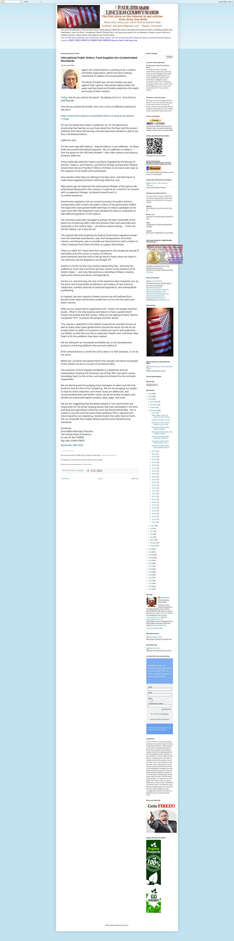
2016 (150, 569)
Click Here (149, 272)
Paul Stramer (164, 598)
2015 (150, 572)
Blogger (125, 925)
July (151, 528)
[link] (100, 458)
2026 (150, 393)
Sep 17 (154, 482)
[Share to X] (96, 470)
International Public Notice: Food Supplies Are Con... (161, 446)
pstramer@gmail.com (162, 300)
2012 (150, 580)
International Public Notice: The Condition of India (162, 433)
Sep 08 (154, 505)
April (152, 537)
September (154, 410)
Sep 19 (154, 477)
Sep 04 (154, 514)
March (152, 540)
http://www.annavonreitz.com (155, 298)
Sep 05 (154, 511)
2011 (150, 583)
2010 (150, 586)
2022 (150, 552)
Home (100, 478)
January (153, 546)
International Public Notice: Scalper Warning (160, 428)
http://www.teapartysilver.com (155, 292)
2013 (150, 577)
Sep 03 (154, 516)
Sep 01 (154, 522)
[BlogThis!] (94, 470)
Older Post (134, 478)
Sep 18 (154, 479)
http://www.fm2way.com (153, 287)
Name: (150, 687)
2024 (150, 399)
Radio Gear (163, 613)
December (153, 402)
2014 (150, 575)
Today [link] (64, 97)
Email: (150, 693)
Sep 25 (154, 462)
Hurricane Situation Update (161, 420)
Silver (154, 613)
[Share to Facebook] (99, 470)
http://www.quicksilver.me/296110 (157, 290)
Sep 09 (154, 502)
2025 (150, 396)
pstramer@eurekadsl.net (154, 619)
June (152, 531)
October (153, 407)
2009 (150, 589)
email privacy (165, 714)
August (152, 526)
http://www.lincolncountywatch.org (157, 294)
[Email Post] (87, 470)
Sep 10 (154, 499)
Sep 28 (154, 454)
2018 (150, 563)
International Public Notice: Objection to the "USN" (160, 423)
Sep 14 (154, 491)
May (151, 534)
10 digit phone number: (156, 703)
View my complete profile (154, 628)
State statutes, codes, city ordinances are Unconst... (161, 416)
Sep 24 (154, 465)
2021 (150, 555)
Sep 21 (154, 471)
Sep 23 (154, 468)
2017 (150, 566)
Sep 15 (154, 488)
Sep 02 (154, 519)
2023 (150, 549)
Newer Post (65, 478)
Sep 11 (154, 496)
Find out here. (87, 464)
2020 (150, 558)
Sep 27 (154, 457)
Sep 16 (154, 485)
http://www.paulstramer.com (155, 296)
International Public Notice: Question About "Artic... (160, 442)
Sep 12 (154, 494)
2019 (150, 560)
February (153, 543)
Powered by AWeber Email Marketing (159, 719)
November (153, 405)
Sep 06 (154, 508)
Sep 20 (154, 474)
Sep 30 (154, 413)
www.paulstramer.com (153, 617)
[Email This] (92, 470)
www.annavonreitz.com (108, 455)
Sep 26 (154, 459)
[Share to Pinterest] (101, 470)
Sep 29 (154, 451)
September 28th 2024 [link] (72, 445)
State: (150, 698)
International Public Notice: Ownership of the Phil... (160, 437)
